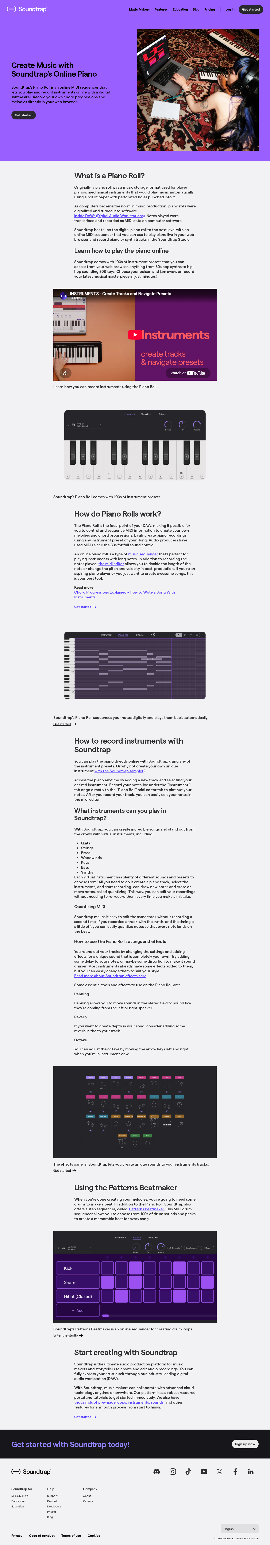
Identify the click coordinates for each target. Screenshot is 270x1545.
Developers (54, 1506)
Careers (88, 1501)
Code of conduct (42, 1535)
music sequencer (143, 554)
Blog (196, 9)
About (87, 1495)
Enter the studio (65, 1335)
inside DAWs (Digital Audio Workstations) (109, 215)
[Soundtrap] (31, 1472)
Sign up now (245, 1444)
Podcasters (18, 1501)
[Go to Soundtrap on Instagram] (172, 1471)
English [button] (228, 1529)
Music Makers (139, 9)
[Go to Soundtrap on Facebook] (235, 1471)
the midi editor (111, 563)
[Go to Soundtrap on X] (219, 1471)
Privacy (16, 1535)
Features (161, 9)
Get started (251, 9)
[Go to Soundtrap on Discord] (157, 1471)
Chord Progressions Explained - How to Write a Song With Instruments (124, 594)
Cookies (94, 1535)
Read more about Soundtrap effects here (110, 975)
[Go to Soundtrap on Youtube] (204, 1471)
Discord (52, 1501)
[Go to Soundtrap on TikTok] (188, 1471)
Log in (230, 9)
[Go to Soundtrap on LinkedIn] (251, 1471)
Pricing (209, 9)
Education (180, 9)
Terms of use (71, 1535)
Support (52, 1495)
